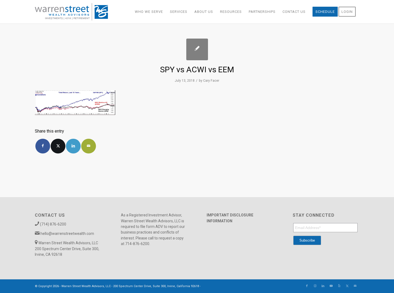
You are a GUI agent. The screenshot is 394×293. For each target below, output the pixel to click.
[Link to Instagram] (315, 286)
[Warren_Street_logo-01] (71, 12)
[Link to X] (347, 286)
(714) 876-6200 (53, 224)
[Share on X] (58, 146)
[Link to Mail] (355, 286)
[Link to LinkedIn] (323, 286)
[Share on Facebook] (42, 146)
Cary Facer (211, 80)
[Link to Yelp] (339, 286)
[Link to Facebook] (307, 286)
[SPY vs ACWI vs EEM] (197, 49)
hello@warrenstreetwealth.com (67, 233)
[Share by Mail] (88, 146)
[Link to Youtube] (331, 286)
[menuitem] (148, 12)
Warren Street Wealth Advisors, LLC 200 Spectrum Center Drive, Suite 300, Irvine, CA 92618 (67, 249)
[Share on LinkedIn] (73, 146)
